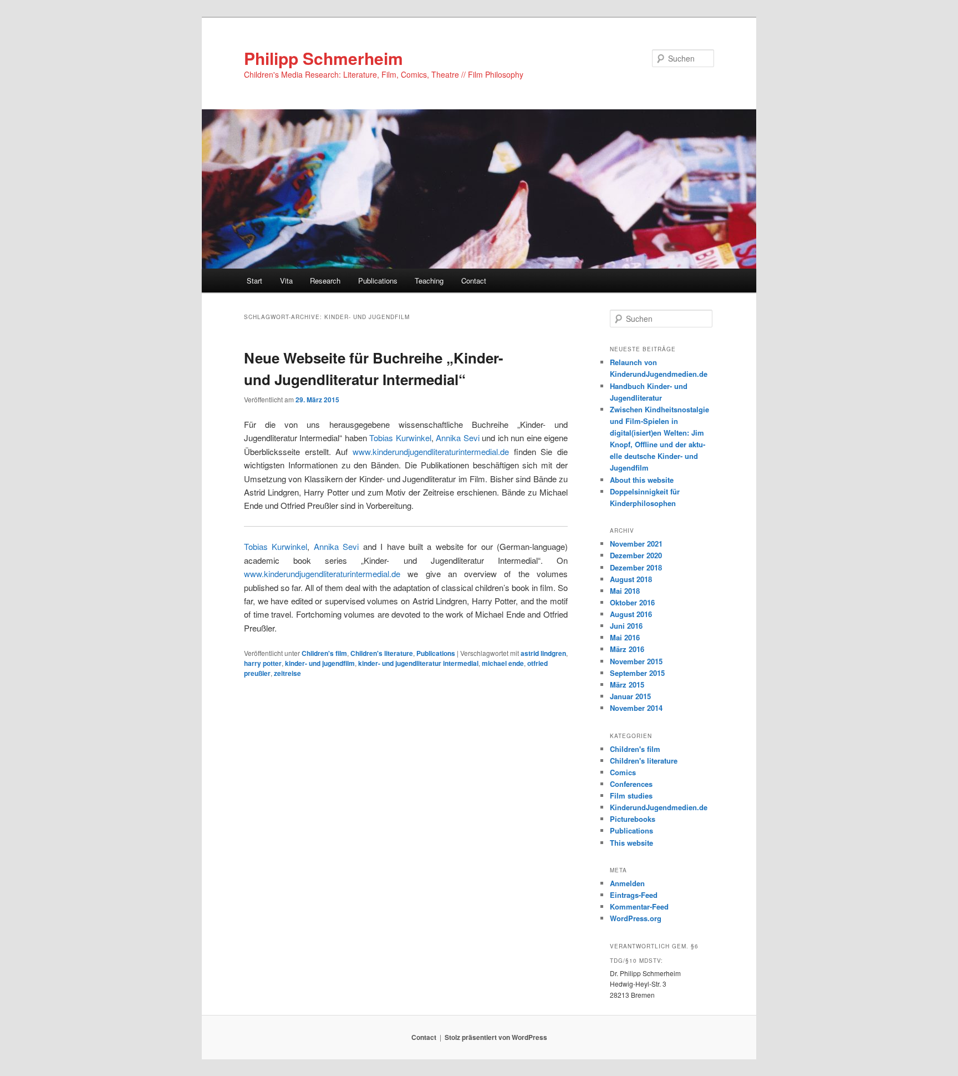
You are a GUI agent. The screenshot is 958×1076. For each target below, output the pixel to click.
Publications (378, 280)
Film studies (631, 795)
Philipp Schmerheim (323, 58)
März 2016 (627, 649)
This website (631, 842)
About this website (642, 479)
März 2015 (627, 684)
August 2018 (631, 579)
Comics (623, 772)
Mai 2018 (625, 590)
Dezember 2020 (636, 555)
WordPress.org (635, 918)
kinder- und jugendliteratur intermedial (418, 663)
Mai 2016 (625, 637)
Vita (286, 280)
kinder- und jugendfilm (320, 663)
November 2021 (636, 543)
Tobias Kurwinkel (400, 437)
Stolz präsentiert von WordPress (496, 1037)
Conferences (631, 784)
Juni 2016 (626, 625)
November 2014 (636, 708)
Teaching (429, 280)
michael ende (503, 663)
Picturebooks (632, 819)
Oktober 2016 (632, 602)
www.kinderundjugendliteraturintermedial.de (431, 451)
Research (325, 280)
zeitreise (287, 673)
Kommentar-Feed (639, 906)
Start (254, 280)
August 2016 (631, 614)
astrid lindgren (543, 653)
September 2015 (637, 673)
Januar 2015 (630, 696)
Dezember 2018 (636, 567)
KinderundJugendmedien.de (658, 807)
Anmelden (627, 883)
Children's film (324, 653)
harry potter (263, 663)
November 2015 (636, 661)
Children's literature (381, 653)
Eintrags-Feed (634, 895)
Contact (473, 280)
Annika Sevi (457, 437)
